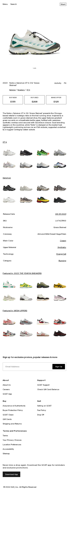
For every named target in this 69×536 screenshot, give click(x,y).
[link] (9, 152)
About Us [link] (7, 385)
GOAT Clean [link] (8, 415)
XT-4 (28, 90)
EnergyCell (61, 254)
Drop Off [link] (40, 415)
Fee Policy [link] (41, 410)
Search (13, 4)
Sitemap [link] (6, 454)
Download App (11, 474)
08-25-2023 (60, 214)
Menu (5, 4)
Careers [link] (6, 389)
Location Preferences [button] (12, 445)
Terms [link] (5, 436)
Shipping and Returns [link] (12, 424)
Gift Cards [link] (7, 419)
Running (62, 261)
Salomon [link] (7, 178)
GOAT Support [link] (43, 385)
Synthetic (62, 248)
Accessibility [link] (8, 449)
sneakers (21, 90)
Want (63, 4)
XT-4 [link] (5, 142)
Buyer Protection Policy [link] (13, 410)
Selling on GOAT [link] (44, 406)
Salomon (12, 90)
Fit (65, 83)
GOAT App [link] (7, 394)
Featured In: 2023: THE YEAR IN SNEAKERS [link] (22, 273)
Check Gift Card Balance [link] (48, 389)
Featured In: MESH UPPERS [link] (15, 311)
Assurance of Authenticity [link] (14, 406)
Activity (57, 83)
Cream (63, 241)
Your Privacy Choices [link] (12, 440)
